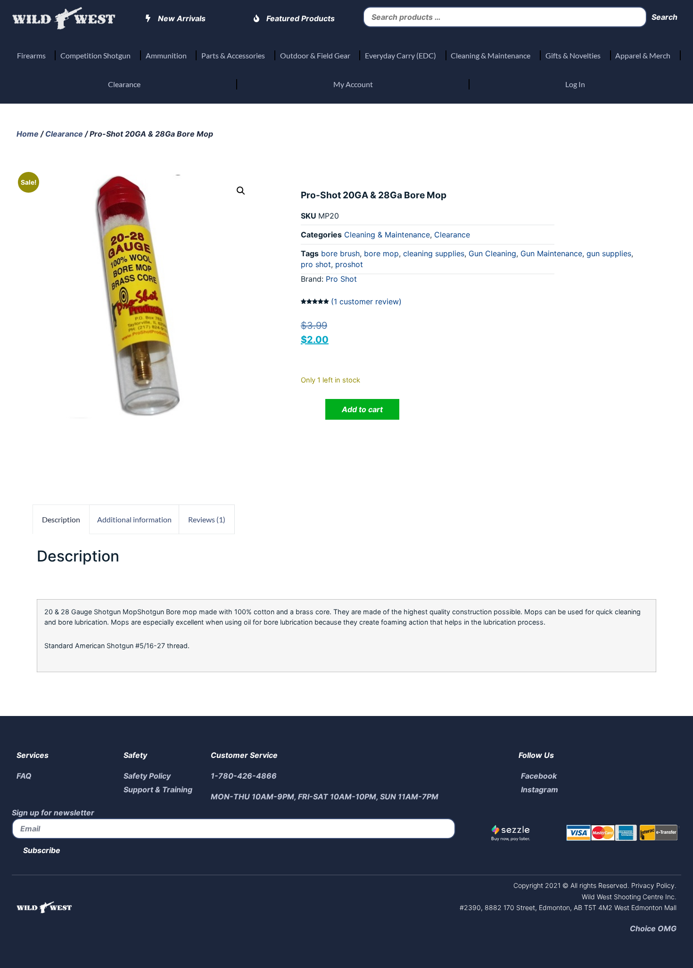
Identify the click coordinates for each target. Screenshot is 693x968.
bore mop (381, 253)
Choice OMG (653, 928)
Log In (575, 84)
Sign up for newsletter (53, 812)
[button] (240, 190)
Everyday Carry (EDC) (400, 55)
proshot (349, 264)
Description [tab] (61, 519)
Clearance (124, 84)
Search (664, 17)
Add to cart (362, 409)
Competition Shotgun (95, 55)
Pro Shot (341, 279)
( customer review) (366, 301)
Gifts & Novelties (573, 55)
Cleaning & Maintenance (490, 55)
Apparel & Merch (642, 55)
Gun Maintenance (551, 253)
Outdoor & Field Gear (315, 55)
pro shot (316, 264)
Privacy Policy (652, 885)
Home (27, 133)
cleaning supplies (433, 253)
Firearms (31, 55)
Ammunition (166, 55)
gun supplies (608, 253)
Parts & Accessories (233, 55)
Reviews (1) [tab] (206, 519)
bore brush (340, 253)
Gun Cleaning (492, 253)
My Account (353, 84)
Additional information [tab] (134, 519)
